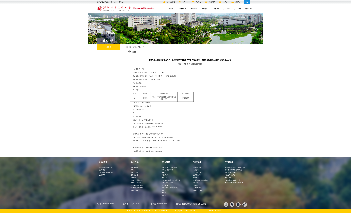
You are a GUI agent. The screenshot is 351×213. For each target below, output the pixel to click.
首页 (134, 47)
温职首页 (172, 9)
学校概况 (183, 9)
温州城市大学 (134, 190)
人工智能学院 (197, 172)
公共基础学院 (197, 187)
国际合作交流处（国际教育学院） (171, 180)
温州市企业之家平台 (230, 172)
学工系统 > (238, 2)
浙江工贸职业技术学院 (137, 180)
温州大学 (133, 170)
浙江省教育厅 (103, 170)
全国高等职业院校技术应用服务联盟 (235, 167)
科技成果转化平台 (230, 175)
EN (116, 2)
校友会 (164, 195)
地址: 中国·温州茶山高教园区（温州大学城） (192, 204)
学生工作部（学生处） (168, 182)
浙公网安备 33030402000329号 (185, 211)
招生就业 (226, 9)
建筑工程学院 (197, 175)
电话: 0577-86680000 (107, 204)
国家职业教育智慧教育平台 (232, 180)
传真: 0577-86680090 (160, 204)
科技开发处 (165, 175)
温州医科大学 (134, 167)
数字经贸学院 (197, 177)
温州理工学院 (134, 172)
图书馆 (164, 193)
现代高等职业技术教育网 (106, 172)
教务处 (164, 172)
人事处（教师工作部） (168, 170)
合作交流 (248, 9)
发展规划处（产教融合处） (169, 167)
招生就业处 (165, 185)
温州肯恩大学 (134, 175)
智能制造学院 (197, 167)
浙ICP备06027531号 (137, 211)
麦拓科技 (218, 211)
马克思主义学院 (197, 190)
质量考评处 (165, 177)
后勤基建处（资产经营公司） (170, 187)
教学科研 (193, 9)
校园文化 (215, 9)
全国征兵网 (228, 177)
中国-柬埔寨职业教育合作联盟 (233, 170)
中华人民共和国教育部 (105, 167)
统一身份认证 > (171, 2)
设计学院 (196, 170)
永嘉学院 (196, 185)
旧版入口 (121, 2)
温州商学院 (134, 177)
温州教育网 (102, 175)
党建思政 (204, 9)
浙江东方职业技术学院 (137, 187)
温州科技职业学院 (136, 182)
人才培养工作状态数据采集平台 (234, 182)
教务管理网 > (212, 2)
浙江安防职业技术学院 (137, 185)
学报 (163, 190)
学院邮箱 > (199, 2)
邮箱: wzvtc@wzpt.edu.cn (133, 204)
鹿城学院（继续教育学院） (201, 180)
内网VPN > (186, 2)
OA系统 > (225, 2)
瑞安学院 (196, 182)
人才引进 (237, 9)
